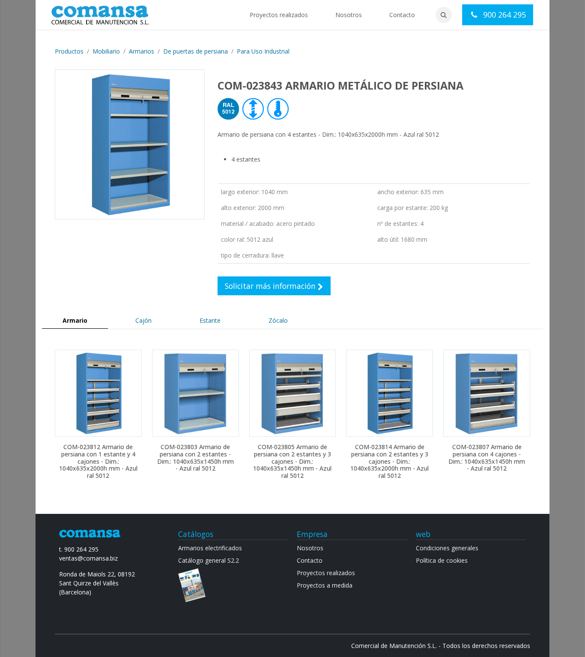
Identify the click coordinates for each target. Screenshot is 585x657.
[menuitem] (279, 15)
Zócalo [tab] (278, 320)
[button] (444, 15)
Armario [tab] (75, 320)
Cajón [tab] (143, 320)
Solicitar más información (271, 286)
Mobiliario (106, 51)
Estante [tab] (210, 320)
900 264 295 (503, 14)
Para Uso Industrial (263, 51)
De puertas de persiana (195, 51)
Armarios (141, 51)
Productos (69, 51)
